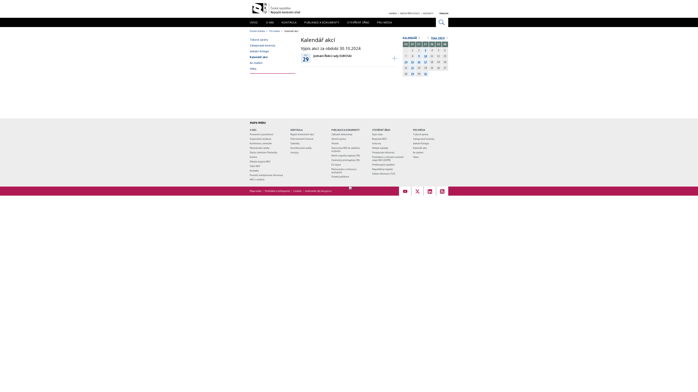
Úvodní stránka (257, 31)
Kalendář (410, 38)
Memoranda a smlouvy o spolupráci (344, 171)
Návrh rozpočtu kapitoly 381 (345, 155)
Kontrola (289, 22)
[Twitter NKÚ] (417, 191)
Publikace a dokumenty (321, 22)
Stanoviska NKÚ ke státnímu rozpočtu (345, 149)
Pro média (384, 22)
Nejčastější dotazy (410, 13)
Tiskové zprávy (259, 39)
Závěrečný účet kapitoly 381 (345, 160)
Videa (253, 68)
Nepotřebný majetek (382, 169)
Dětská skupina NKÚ (260, 161)
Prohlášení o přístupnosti (277, 191)
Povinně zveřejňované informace (266, 175)
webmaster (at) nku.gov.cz (318, 191)
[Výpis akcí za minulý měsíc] (428, 38)
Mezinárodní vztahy (259, 148)
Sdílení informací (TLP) (383, 173)
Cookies (297, 191)
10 (425, 56)
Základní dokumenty (341, 134)
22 (412, 68)
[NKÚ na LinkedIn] (430, 191)
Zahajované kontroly (262, 45)
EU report (336, 164)
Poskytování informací (383, 152)
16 (419, 62)
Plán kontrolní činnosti (301, 138)
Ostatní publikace (340, 176)
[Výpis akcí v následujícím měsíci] (447, 38)
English (444, 13)
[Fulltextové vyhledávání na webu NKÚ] (442, 22)
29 (412, 73)
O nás (270, 22)
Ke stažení (256, 63)
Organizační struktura (260, 138)
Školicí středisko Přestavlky (263, 152)
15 (412, 62)
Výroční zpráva (338, 138)
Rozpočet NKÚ (379, 138)
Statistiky (295, 143)
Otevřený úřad (358, 22)
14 (406, 62)
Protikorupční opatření (383, 164)
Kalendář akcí (259, 57)
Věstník (335, 143)
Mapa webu (256, 191)
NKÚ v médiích (257, 179)
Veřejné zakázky (380, 148)
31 (425, 73)
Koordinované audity (301, 148)
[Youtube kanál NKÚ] (405, 191)
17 (425, 62)
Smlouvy (376, 143)
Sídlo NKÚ (255, 166)
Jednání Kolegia (259, 51)
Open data (377, 134)
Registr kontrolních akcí (302, 134)
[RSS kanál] (442, 191)
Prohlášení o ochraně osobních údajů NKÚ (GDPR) (388, 159)
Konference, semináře (261, 143)
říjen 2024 (437, 38)
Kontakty (428, 13)
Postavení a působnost (261, 134)
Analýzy (294, 152)
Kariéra (393, 13)
